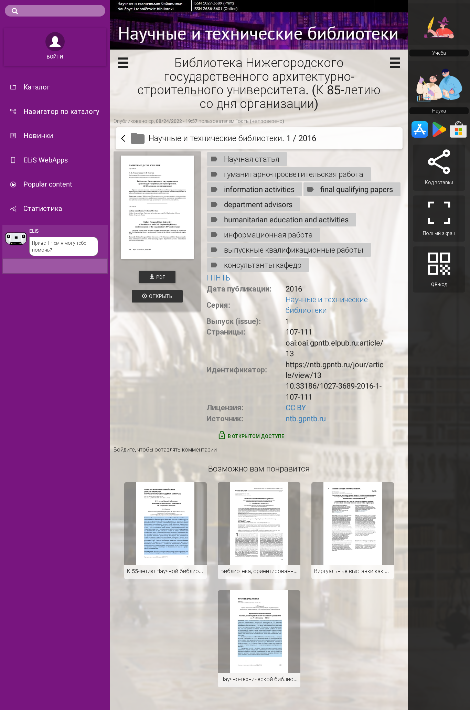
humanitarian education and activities (286, 219)
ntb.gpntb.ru (306, 418)
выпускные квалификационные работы (293, 250)
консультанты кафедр (262, 265)
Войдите (124, 449)
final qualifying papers (356, 189)
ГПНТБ (218, 278)
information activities (259, 189)
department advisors (258, 204)
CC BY (296, 407)
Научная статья (251, 159)
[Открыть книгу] (157, 207)
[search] (55, 11)
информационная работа (268, 235)
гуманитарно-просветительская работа (293, 174)
